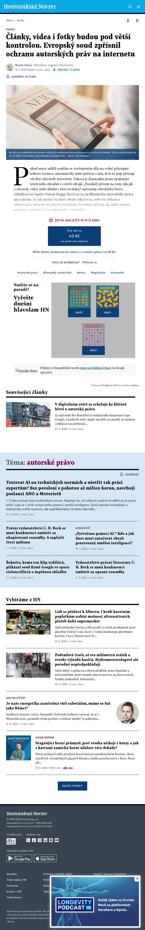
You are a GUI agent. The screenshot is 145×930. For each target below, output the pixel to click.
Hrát (79, 312)
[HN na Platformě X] (28, 840)
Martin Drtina (23, 65)
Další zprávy (72, 785)
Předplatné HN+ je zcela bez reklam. (120, 385)
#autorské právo (27, 272)
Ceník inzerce (14, 897)
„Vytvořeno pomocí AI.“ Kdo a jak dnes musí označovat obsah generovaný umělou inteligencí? (105, 538)
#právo (81, 272)
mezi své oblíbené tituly (95, 368)
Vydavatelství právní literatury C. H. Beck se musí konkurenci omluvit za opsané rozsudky (105, 567)
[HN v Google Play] (19, 858)
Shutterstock (82, 156)
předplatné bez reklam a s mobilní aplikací (76, 251)
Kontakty (12, 874)
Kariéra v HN (14, 891)
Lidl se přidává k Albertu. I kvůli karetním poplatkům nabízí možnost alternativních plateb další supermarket (92, 616)
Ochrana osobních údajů (57, 874)
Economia (12, 886)
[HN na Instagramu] (40, 840)
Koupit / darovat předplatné (110, 874)
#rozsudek (117, 272)
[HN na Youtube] (57, 840)
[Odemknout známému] (137, 20)
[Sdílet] (128, 20)
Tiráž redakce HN (16, 880)
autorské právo (51, 463)
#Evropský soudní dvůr (57, 272)
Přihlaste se (89, 262)
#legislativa (98, 272)
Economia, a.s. (30, 819)
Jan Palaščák (15, 697)
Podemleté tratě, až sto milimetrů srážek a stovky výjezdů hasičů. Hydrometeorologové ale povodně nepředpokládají (96, 660)
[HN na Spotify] (51, 840)
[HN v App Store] (45, 858)
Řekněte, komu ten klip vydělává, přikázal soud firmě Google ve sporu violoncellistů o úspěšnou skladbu (37, 567)
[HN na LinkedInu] (45, 840)
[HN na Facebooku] (34, 840)
